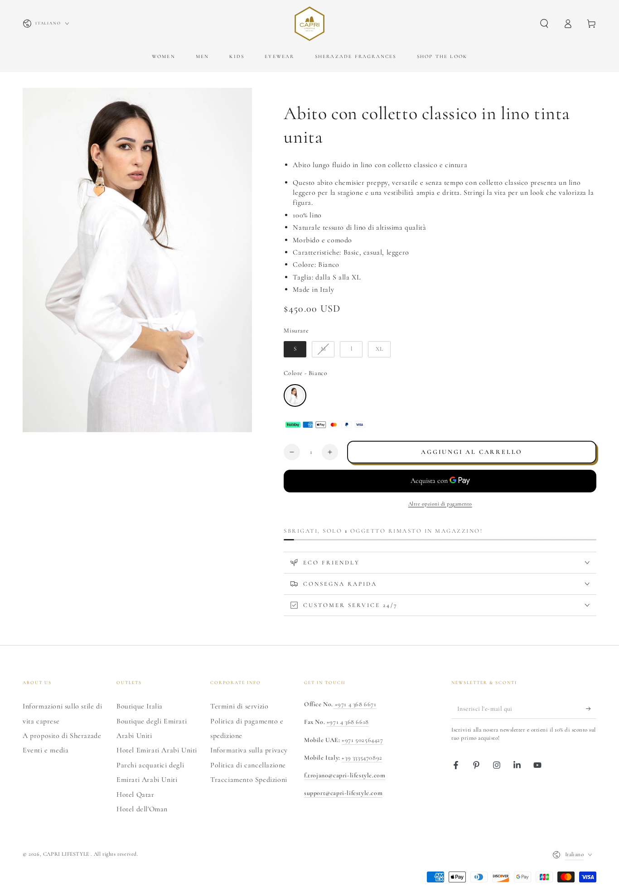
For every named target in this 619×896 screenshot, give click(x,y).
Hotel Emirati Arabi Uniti (156, 750)
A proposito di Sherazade (62, 735)
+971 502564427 (362, 740)
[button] (544, 24)
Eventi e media (45, 750)
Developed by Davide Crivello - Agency (77, 867)
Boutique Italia (139, 706)
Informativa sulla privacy (249, 750)
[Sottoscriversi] (591, 708)
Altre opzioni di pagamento (440, 504)
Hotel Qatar (135, 794)
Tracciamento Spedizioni (248, 779)
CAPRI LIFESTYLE (67, 854)
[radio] (295, 349)
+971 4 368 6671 (355, 704)
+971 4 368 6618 (348, 722)
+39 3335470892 (362, 757)
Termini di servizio (239, 706)
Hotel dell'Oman (142, 809)
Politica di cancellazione (248, 765)
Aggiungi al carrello (471, 452)
